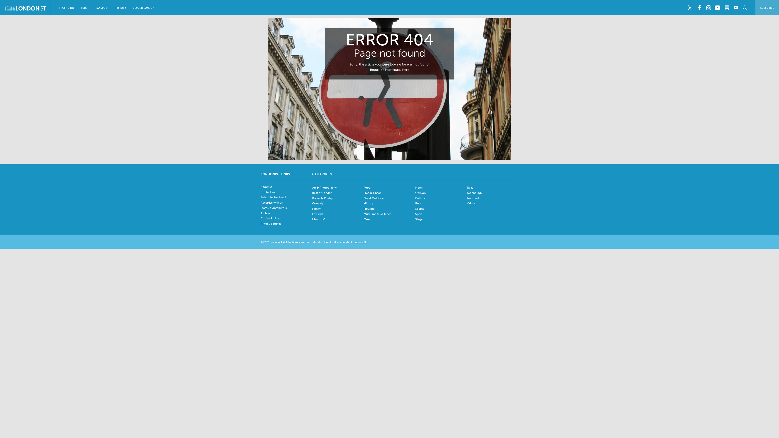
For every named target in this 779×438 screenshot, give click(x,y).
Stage (419, 219)
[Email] (736, 8)
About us (266, 187)
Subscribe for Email (273, 197)
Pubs (84, 8)
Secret (419, 208)
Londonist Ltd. (360, 242)
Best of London (322, 193)
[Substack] (727, 8)
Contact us (268, 192)
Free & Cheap (372, 193)
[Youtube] (717, 8)
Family (316, 208)
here (405, 70)
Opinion (420, 193)
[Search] (745, 8)
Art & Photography (324, 187)
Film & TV (318, 219)
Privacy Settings (271, 223)
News (419, 187)
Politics (420, 198)
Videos (471, 203)
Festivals (317, 214)
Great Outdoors (374, 198)
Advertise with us (272, 202)
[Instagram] (708, 8)
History (120, 8)
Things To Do (65, 8)
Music (367, 219)
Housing (369, 208)
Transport (101, 8)
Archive (265, 213)
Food (367, 187)
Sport (418, 214)
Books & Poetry (322, 198)
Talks (470, 187)
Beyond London (143, 8)
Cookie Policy (270, 218)
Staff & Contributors (274, 208)
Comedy (317, 203)
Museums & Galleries (377, 214)
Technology (474, 193)
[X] (690, 8)
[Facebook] (699, 8)
